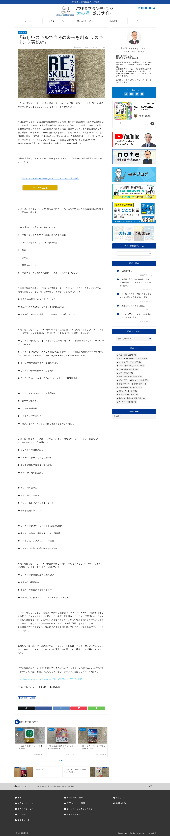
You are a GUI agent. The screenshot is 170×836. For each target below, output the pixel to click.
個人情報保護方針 (22, 833)
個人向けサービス (85, 21)
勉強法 (123, 380)
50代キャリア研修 (75, 797)
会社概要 (113, 21)
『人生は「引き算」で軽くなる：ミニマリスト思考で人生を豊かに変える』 (135, 295)
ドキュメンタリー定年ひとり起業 (133, 358)
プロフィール (142, 21)
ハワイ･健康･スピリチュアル (131, 366)
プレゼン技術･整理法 (128, 369)
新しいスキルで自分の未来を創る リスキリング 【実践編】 (50, 178)
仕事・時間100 (126, 373)
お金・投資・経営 (127, 355)
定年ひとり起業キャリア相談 (80, 809)
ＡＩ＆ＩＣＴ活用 (127, 402)
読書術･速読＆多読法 (128, 395)
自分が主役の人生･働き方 (130, 387)
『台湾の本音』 (126, 271)
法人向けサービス (57, 21)
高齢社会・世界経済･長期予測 (132, 398)
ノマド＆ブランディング (130, 362)
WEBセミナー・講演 (76, 803)
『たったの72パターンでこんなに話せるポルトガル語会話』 (136, 315)
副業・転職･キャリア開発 (27, 698)
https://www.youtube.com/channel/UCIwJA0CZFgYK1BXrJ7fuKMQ (50, 679)
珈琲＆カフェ (140, 384)
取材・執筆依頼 (74, 814)
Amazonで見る (40, 187)
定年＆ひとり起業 (139, 380)
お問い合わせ (122, 803)
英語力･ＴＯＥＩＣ (128, 391)
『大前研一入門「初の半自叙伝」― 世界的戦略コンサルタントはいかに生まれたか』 (135, 282)
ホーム (28, 21)
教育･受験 (124, 384)
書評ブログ (22, 32)
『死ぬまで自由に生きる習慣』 (133, 306)
